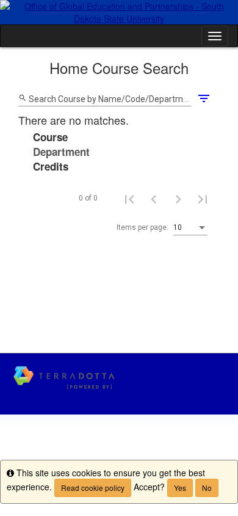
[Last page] (202, 198)
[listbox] (190, 228)
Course (50, 137)
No (207, 487)
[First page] (129, 198)
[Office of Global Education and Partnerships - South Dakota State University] (119, 12)
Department (61, 151)
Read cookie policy (92, 487)
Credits (50, 166)
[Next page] (178, 198)
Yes (180, 487)
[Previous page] (154, 198)
